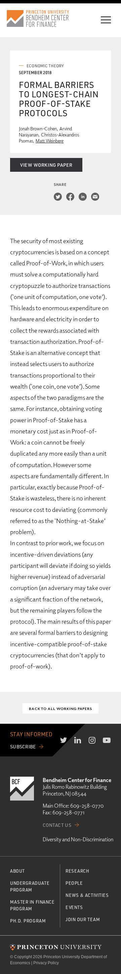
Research (77, 871)
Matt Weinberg (50, 140)
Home (44, 18)
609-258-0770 (87, 805)
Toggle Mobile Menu (106, 20)
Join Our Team (83, 919)
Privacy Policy (46, 963)
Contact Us (57, 825)
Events (74, 907)
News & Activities (87, 895)
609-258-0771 (68, 812)
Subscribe (23, 746)
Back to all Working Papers (60, 708)
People (74, 883)
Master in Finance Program (32, 905)
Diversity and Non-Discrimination (78, 839)
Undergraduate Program (29, 886)
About (17, 871)
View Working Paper (46, 165)
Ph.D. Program (28, 920)
